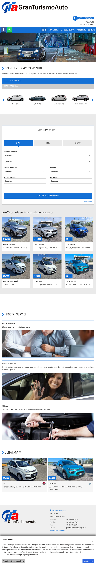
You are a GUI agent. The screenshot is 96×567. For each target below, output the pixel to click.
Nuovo (78, 142)
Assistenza (81, 30)
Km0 (48, 142)
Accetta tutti (88, 561)
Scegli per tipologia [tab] (12, 80)
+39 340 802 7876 (72, 522)
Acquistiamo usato (67, 30)
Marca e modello (10, 152)
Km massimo (55, 177)
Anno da (53, 168)
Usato (18, 142)
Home (44, 30)
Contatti (91, 30)
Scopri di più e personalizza (13, 561)
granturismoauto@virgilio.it (75, 528)
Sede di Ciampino (59, 510)
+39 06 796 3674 (72, 519)
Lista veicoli (53, 30)
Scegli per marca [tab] (11, 86)
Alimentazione (10, 177)
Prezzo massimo (10, 168)
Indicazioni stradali (57, 531)
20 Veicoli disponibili (48, 195)
